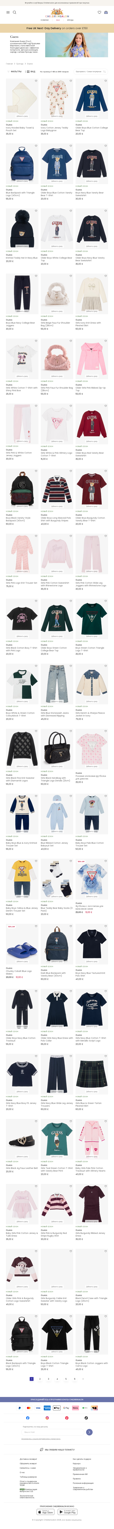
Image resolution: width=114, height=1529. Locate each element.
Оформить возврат (28, 1463)
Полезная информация (83, 1483)
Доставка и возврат (28, 1459)
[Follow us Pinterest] (66, 1419)
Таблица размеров (28, 1477)
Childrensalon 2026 (52, 1520)
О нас (22, 1472)
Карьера (76, 1463)
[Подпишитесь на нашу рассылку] (89, 1432)
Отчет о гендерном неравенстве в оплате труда (29, 1483)
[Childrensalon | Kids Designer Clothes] (57, 11)
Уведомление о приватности (80, 1469)
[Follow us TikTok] (86, 1419)
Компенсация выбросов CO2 (28, 1490)
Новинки (45, 20)
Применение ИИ (80, 1474)
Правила (77, 1478)
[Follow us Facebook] (27, 1419)
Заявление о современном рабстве (83, 1488)
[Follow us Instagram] (47, 1419)
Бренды (70, 20)
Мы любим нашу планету (59, 1449)
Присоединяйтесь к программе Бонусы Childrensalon (57, 1399)
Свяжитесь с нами (28, 1468)
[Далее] (82, 1379)
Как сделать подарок (82, 1459)
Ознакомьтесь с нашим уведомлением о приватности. (41, 1439)
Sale (58, 20)
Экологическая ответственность (27, 1497)
